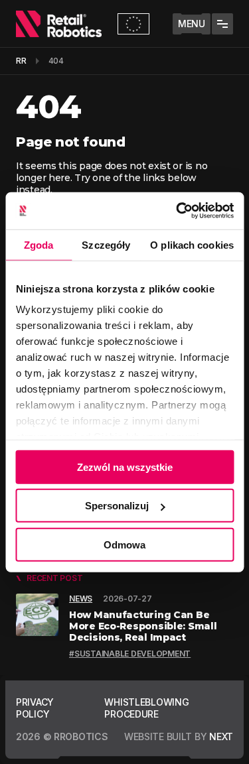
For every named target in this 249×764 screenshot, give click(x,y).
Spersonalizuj (117, 505)
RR (21, 61)
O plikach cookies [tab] (192, 244)
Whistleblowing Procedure (146, 708)
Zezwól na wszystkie (125, 466)
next (221, 736)
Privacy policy (35, 708)
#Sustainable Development (130, 654)
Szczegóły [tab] (106, 244)
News (80, 599)
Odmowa (124, 544)
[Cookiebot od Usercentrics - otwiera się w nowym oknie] (177, 211)
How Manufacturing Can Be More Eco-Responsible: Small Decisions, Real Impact (142, 626)
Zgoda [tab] (39, 244)
